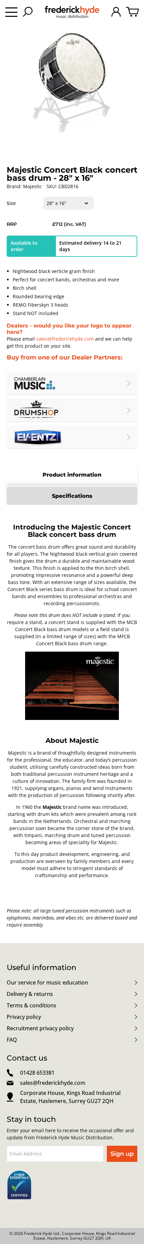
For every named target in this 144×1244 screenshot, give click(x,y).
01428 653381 (37, 1072)
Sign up (122, 1153)
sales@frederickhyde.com (65, 339)
